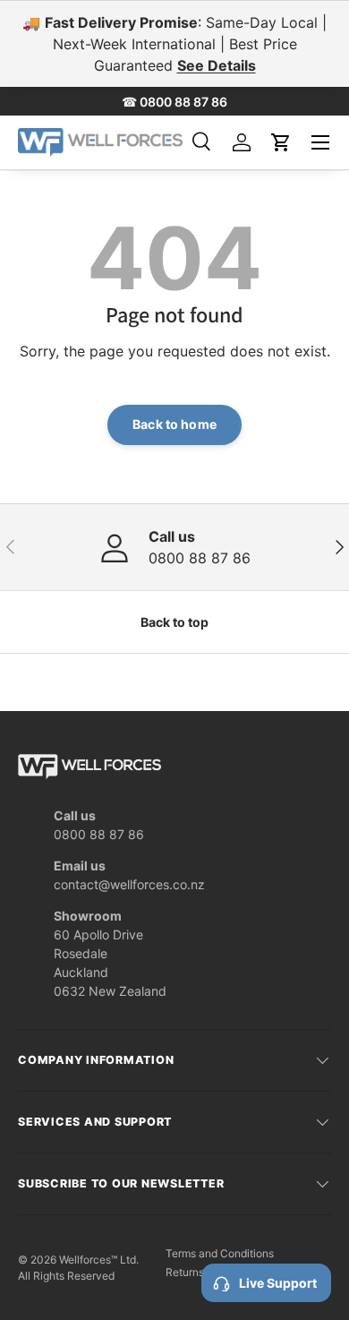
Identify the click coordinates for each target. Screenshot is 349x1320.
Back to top (174, 622)
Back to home (174, 424)
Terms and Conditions (220, 1253)
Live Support (278, 1282)
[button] (281, 142)
